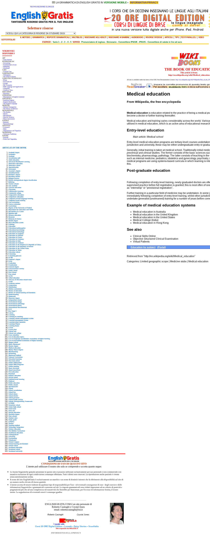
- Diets (4, 129)
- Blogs (4, 80)
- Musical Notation (8, 117)
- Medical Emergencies (9, 107)
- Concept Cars (7, 71)
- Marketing (6, 66)
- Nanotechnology (7, 124)
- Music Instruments (8, 119)
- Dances (5, 114)
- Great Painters (7, 60)
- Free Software (7, 81)
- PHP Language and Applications (12, 87)
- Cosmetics (6, 127)
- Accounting (6, 63)
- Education (5, 93)
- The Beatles (6, 112)
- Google (5, 83)
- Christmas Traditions (9, 134)
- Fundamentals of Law (9, 65)
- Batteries (5, 122)
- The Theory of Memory (10, 109)
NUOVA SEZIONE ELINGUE (42, 7)
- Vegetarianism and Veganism (11, 131)
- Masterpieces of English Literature (13, 97)
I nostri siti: (59, 524)
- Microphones (6, 115)
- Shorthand (6, 68)
